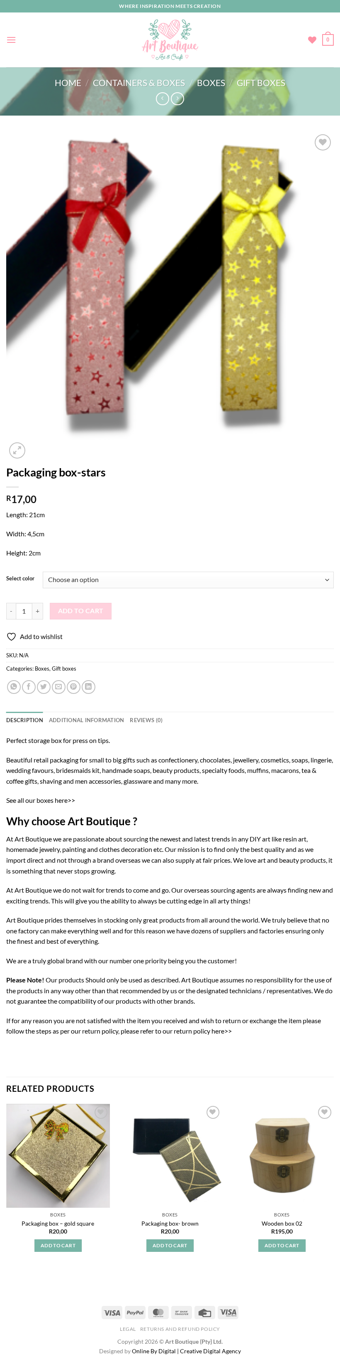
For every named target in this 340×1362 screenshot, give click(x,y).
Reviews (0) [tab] (146, 720)
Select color (20, 579)
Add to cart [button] (58, 1245)
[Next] (333, 1185)
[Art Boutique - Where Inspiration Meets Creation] (170, 40)
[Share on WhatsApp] (14, 687)
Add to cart (81, 610)
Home (68, 82)
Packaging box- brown (170, 1223)
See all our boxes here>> (40, 800)
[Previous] (6, 1185)
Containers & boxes (139, 82)
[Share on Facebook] (29, 687)
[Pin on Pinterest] (73, 687)
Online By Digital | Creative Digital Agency (186, 1351)
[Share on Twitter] (44, 687)
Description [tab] (24, 720)
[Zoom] (17, 450)
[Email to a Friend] (59, 687)
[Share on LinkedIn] (88, 687)
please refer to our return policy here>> (176, 1031)
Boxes (211, 82)
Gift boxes (261, 82)
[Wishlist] (312, 40)
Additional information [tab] (86, 720)
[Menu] (11, 40)
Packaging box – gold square (58, 1223)
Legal (128, 1329)
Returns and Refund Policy (180, 1329)
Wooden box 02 (282, 1223)
